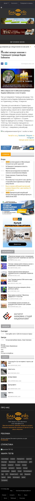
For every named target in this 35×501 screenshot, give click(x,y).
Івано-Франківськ (22, 462)
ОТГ (7, 474)
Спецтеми (22, 498)
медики (14, 471)
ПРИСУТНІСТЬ (11, 369)
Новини (4, 495)
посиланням (4, 440)
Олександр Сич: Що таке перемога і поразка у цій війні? (20, 362)
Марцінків (27, 474)
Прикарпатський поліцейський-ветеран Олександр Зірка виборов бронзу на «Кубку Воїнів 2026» (18, 194)
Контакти (14, 3)
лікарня (4, 465)
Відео (25, 495)
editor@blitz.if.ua (19, 423)
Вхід (11, 490)
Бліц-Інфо (4, 462)
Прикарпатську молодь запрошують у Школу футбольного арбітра (19, 288)
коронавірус (5, 459)
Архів (6, 3)
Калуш (19, 471)
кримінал (10, 465)
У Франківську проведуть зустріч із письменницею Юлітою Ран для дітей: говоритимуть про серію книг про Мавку (21, 257)
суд (2, 474)
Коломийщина (27, 471)
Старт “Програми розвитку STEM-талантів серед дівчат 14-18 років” (20, 280)
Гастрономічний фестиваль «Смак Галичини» (19, 340)
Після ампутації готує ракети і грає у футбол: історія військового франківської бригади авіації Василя (18, 181)
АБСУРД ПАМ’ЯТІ (12, 385)
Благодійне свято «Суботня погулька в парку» (19, 334)
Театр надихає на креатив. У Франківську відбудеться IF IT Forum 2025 (18, 295)
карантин (28, 459)
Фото (19, 495)
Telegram (29, 135)
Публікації (13, 498)
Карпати (19, 468)
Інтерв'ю (12, 495)
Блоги (5, 498)
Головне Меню (18, 42)
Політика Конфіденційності (23, 490)
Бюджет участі (14, 474)
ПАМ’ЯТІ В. (10, 392)
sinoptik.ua (10, 353)
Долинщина (16, 477)
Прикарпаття (20, 459)
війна (9, 477)
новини (13, 459)
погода (25, 468)
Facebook (21, 135)
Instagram (30, 138)
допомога (11, 468)
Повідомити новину (26, 3)
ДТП (30, 462)
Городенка (4, 480)
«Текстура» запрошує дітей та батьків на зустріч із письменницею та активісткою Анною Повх (20, 264)
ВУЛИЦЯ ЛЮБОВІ (12, 377)
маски (23, 477)
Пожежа (18, 465)
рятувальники (5, 471)
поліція (24, 465)
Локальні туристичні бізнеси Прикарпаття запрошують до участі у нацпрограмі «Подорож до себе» (20, 273)
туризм (3, 477)
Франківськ (12, 462)
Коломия (4, 468)
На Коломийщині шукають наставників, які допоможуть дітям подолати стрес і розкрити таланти (19, 304)
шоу (21, 474)
